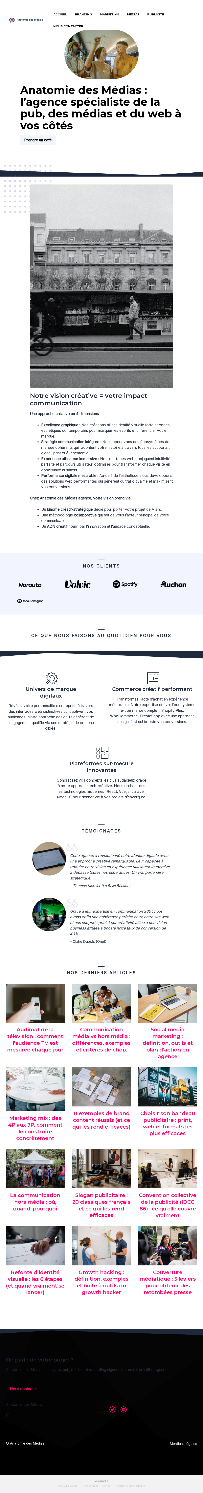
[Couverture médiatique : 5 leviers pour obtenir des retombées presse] (167, 1262)
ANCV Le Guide (67, 1485)
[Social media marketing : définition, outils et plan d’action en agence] (167, 1019)
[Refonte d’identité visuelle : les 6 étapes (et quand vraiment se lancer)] (35, 1262)
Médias (133, 14)
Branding (83, 14)
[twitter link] (112, 1409)
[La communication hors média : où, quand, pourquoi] (35, 1185)
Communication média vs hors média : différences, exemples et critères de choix (101, 1039)
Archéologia (90, 1485)
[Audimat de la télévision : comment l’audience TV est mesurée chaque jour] (35, 1019)
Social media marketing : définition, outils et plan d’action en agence (168, 1042)
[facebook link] (124, 1409)
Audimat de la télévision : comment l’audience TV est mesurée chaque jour (35, 1039)
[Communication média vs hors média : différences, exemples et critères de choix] (101, 1019)
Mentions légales (183, 1444)
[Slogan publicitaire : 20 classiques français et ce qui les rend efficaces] (101, 1185)
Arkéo (106, 1485)
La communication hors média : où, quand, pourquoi (35, 1202)
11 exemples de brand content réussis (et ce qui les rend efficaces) (101, 1120)
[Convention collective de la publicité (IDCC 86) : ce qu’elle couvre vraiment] (167, 1185)
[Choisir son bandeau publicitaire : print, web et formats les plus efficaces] (167, 1103)
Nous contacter (68, 26)
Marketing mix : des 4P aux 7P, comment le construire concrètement (35, 1128)
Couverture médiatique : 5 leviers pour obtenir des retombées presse (168, 1282)
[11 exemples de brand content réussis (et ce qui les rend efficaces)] (101, 1103)
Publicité (155, 14)
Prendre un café (38, 140)
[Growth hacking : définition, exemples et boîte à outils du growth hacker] (101, 1262)
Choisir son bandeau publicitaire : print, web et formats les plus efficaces (167, 1123)
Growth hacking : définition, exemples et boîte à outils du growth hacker (101, 1282)
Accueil (60, 14)
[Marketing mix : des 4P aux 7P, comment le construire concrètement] (35, 1108)
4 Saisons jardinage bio (130, 1485)
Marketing (109, 14)
